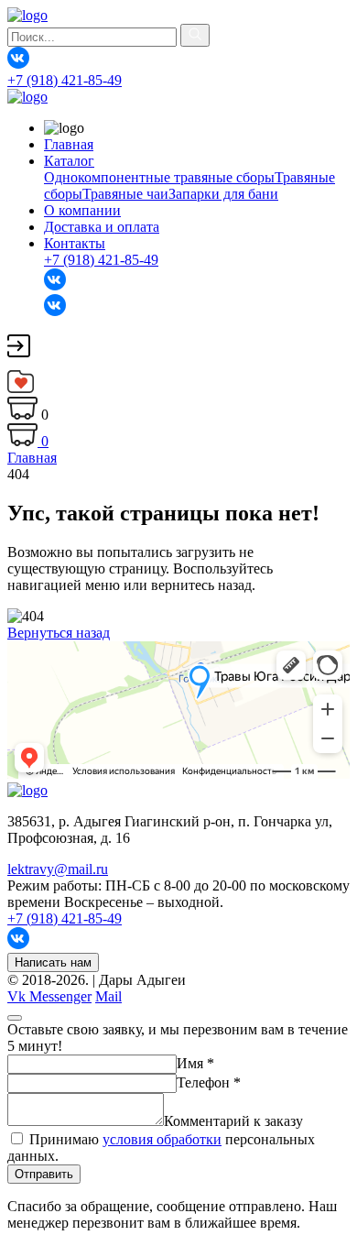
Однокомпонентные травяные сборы (159, 177)
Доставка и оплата (101, 227)
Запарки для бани (223, 194)
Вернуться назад (58, 632)
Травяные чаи (125, 194)
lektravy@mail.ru (57, 869)
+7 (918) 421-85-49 (64, 80)
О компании (82, 210)
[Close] (14, 1018)
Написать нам (53, 962)
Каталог (69, 161)
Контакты (74, 243)
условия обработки (162, 1139)
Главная (68, 144)
